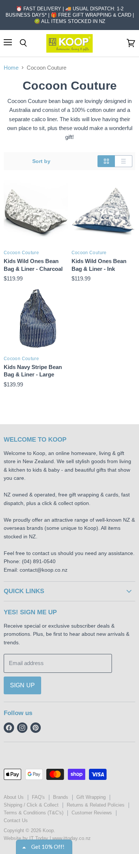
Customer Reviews (92, 812)
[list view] (123, 161)
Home (11, 67)
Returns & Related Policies (96, 805)
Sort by (41, 161)
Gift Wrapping (91, 797)
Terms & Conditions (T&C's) (33, 812)
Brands (60, 797)
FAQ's (38, 797)
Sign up (22, 685)
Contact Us (16, 820)
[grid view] (106, 161)
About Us (14, 797)
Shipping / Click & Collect (31, 805)
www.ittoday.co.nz (71, 838)
